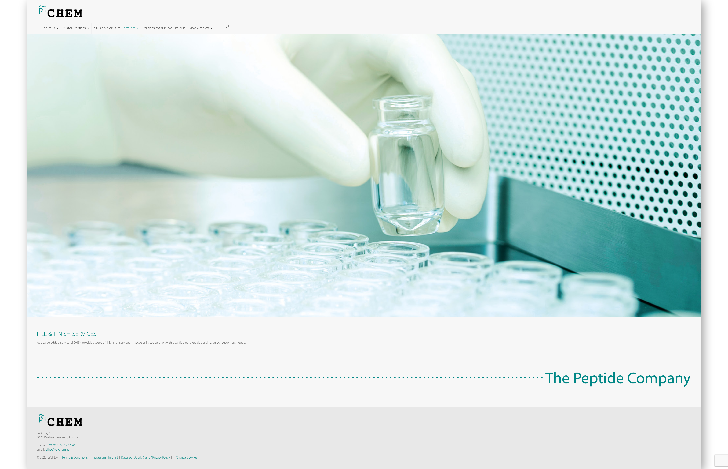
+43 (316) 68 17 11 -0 (61, 445)
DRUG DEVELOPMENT (107, 28)
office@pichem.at (57, 449)
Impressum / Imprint (104, 457)
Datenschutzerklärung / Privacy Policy (145, 457)
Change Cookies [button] (186, 457)
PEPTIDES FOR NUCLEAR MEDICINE (164, 28)
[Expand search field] (227, 26)
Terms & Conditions (75, 457)
